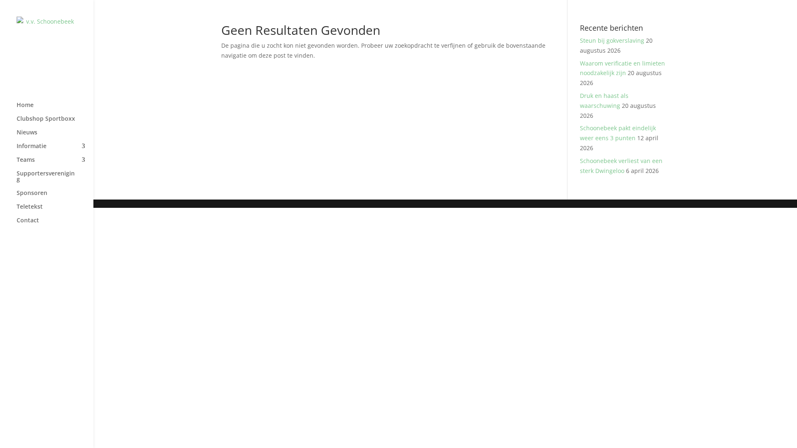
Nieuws (27, 132)
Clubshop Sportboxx (46, 119)
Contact (28, 220)
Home (25, 105)
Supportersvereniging (46, 176)
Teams (26, 160)
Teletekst (30, 207)
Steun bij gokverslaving (612, 40)
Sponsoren (32, 193)
